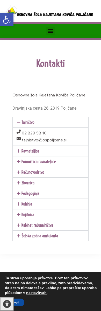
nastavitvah (36, 292)
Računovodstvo (32, 172)
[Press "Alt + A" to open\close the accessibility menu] (7, 304)
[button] (6, 19)
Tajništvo (27, 122)
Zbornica (27, 182)
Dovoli (14, 302)
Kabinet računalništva (37, 225)
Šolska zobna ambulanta (39, 235)
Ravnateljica (30, 151)
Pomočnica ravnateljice (38, 161)
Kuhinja (26, 204)
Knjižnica (27, 214)
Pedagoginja (30, 193)
